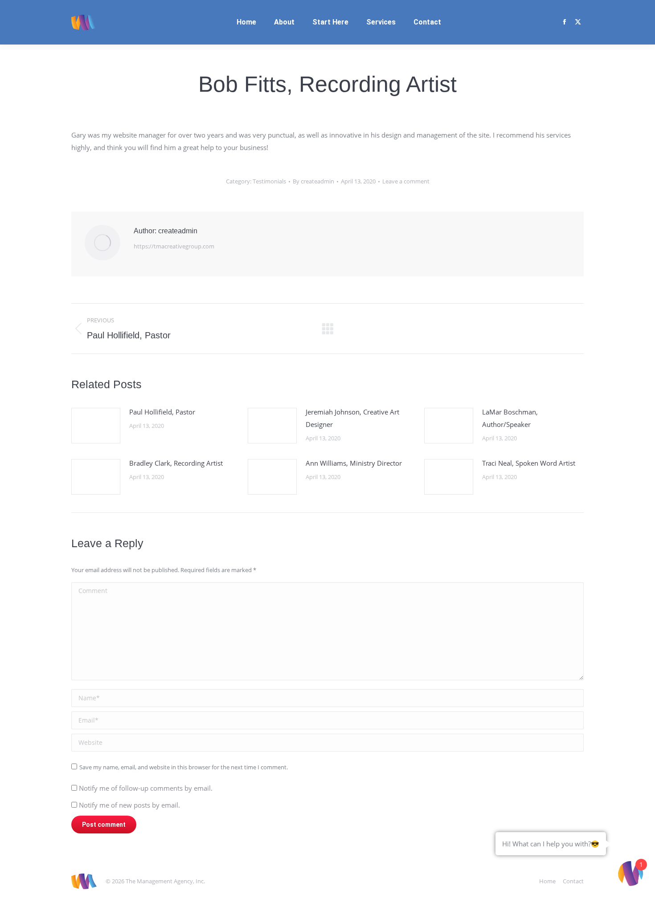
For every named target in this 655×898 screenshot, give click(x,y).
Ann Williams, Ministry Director (354, 463)
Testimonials (269, 181)
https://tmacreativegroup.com (174, 246)
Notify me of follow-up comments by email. (146, 788)
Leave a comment (406, 181)
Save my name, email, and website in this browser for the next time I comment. (183, 767)
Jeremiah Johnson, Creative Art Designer (352, 418)
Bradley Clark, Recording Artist (176, 463)
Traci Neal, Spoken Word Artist (528, 463)
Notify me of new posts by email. (129, 804)
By (313, 181)
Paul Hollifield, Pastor (162, 411)
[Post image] (95, 425)
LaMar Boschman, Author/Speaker (510, 418)
